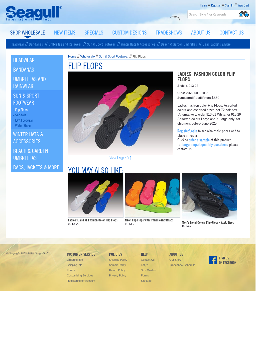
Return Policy (117, 270)
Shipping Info (74, 264)
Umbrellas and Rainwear (65, 44)
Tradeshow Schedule (182, 264)
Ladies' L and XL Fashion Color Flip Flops (93, 220)
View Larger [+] (120, 157)
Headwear (17, 44)
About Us (201, 32)
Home (203, 5)
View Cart (243, 5)
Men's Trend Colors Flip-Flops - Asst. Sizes (208, 222)
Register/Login (187, 130)
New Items (65, 32)
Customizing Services (80, 275)
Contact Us (232, 32)
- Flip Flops (20, 109)
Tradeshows (169, 32)
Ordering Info (75, 259)
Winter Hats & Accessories (138, 44)
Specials (94, 32)
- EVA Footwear (23, 120)
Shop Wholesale (27, 32)
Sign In (229, 5)
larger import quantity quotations (205, 144)
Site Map (146, 280)
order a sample (199, 139)
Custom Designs (129, 32)
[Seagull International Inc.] (34, 20)
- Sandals (19, 115)
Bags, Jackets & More (217, 44)
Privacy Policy (117, 275)
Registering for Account (81, 280)
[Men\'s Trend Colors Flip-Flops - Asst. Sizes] (209, 218)
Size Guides (148, 270)
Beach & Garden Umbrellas (179, 44)
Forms (71, 270)
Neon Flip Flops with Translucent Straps (149, 220)
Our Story (175, 259)
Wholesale (87, 56)
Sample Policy (117, 264)
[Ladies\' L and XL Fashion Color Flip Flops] (95, 215)
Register (216, 5)
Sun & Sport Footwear (101, 44)
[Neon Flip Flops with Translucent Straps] (152, 215)
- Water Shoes (22, 125)
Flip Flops (139, 56)
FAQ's (144, 264)
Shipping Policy (118, 259)
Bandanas (36, 44)
